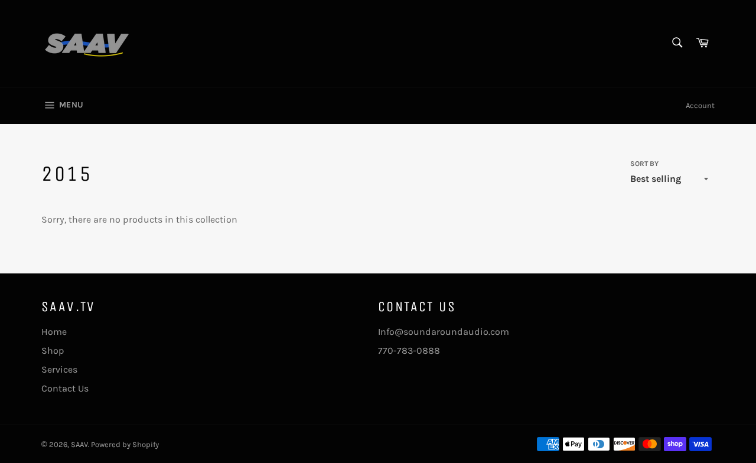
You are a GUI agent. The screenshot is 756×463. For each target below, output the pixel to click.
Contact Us (65, 388)
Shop (52, 350)
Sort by (644, 163)
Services (59, 369)
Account (700, 105)
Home (54, 331)
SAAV (79, 444)
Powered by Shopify (125, 444)
